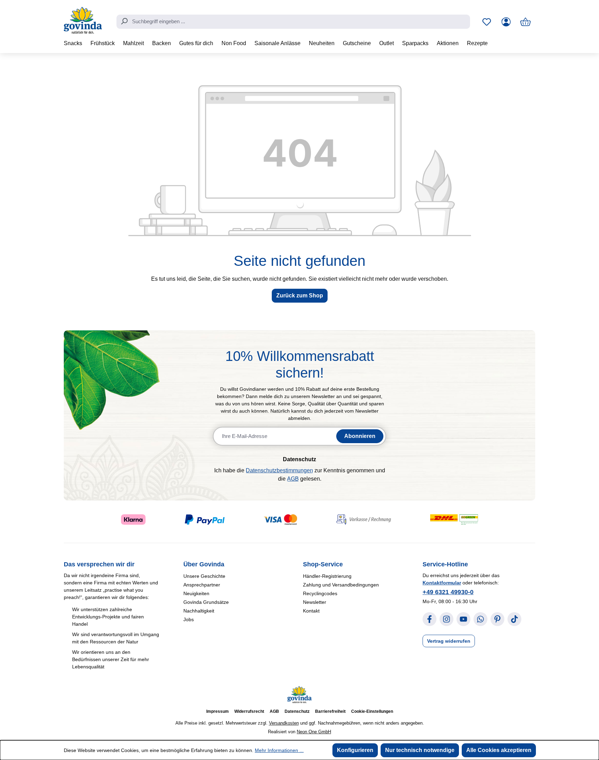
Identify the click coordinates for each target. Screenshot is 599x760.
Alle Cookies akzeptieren (498, 750)
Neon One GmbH (314, 731)
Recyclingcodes (320, 593)
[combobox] (293, 22)
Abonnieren (359, 436)
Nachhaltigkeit (198, 611)
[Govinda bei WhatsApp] (480, 619)
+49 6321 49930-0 (448, 592)
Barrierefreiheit (330, 711)
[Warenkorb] (525, 21)
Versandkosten (284, 723)
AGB (293, 479)
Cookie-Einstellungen (372, 711)
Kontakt (311, 611)
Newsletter (314, 602)
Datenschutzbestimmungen (279, 470)
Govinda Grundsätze (206, 602)
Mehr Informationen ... (279, 750)
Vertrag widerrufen (448, 641)
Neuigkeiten (196, 593)
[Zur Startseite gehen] (83, 20)
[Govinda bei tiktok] (514, 619)
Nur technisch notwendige (419, 750)
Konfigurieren (355, 750)
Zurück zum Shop (299, 295)
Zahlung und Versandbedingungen (341, 585)
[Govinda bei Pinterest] (497, 619)
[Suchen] (124, 21)
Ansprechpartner (201, 585)
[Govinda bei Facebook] (429, 619)
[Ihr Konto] (506, 21)
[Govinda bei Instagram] (446, 619)
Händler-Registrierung (327, 576)
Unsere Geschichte (204, 576)
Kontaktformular (442, 582)
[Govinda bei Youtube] (463, 619)
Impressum (217, 711)
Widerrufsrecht (249, 711)
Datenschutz (297, 711)
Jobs (188, 619)
